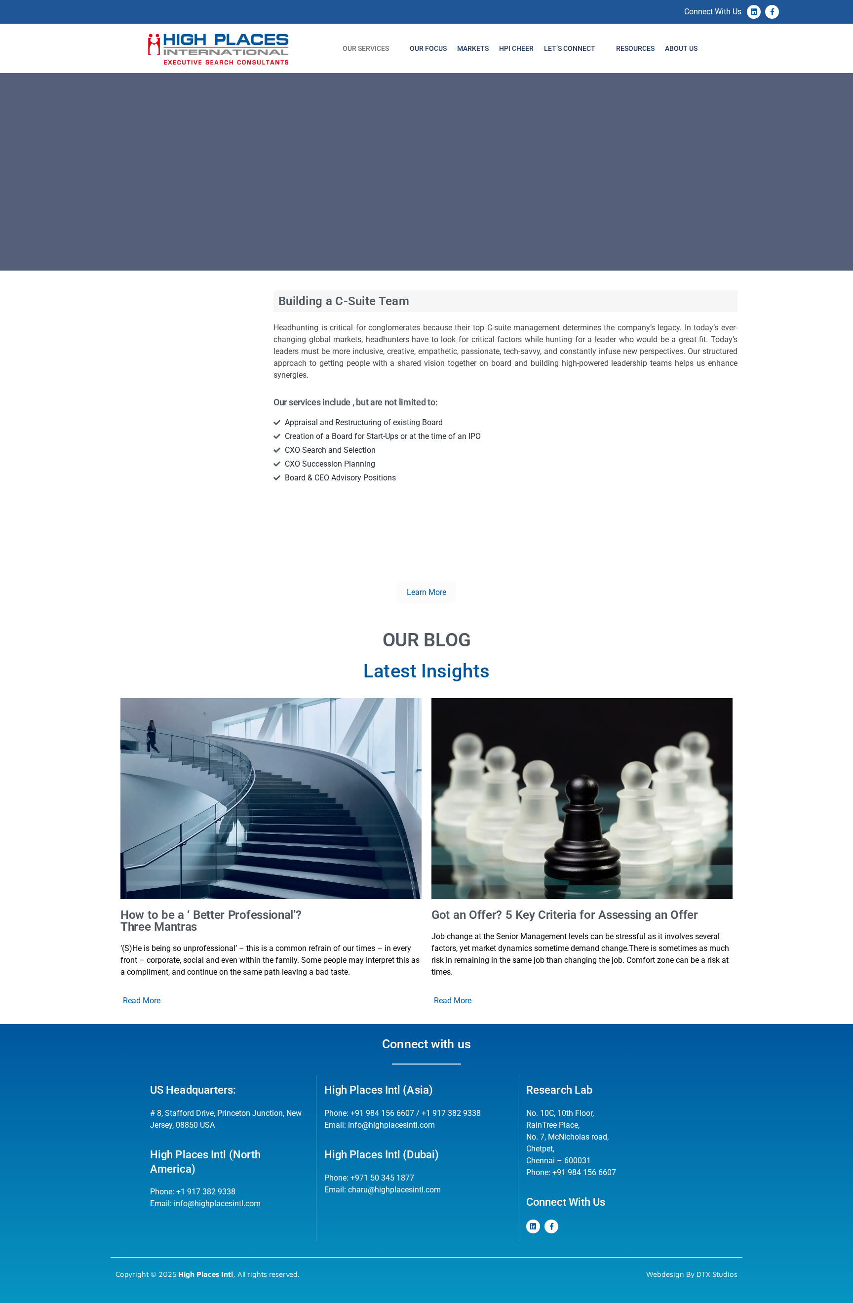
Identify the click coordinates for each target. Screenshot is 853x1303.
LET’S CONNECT (569, 48)
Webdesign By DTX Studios (691, 1274)
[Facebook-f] (772, 12)
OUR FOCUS (428, 48)
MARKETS (473, 48)
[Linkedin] (754, 12)
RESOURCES (635, 48)
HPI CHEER (516, 48)
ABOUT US (681, 48)
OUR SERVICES (366, 48)
